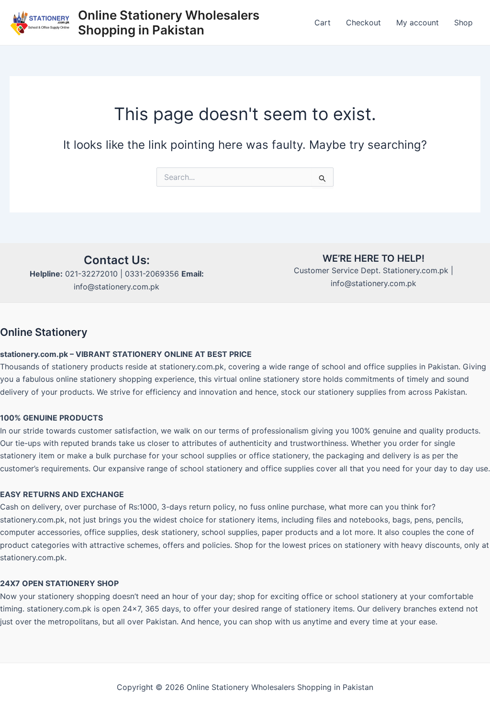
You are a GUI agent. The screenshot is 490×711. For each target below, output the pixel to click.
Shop (463, 22)
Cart (322, 22)
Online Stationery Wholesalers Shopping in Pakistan (168, 22)
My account (417, 22)
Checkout (363, 22)
